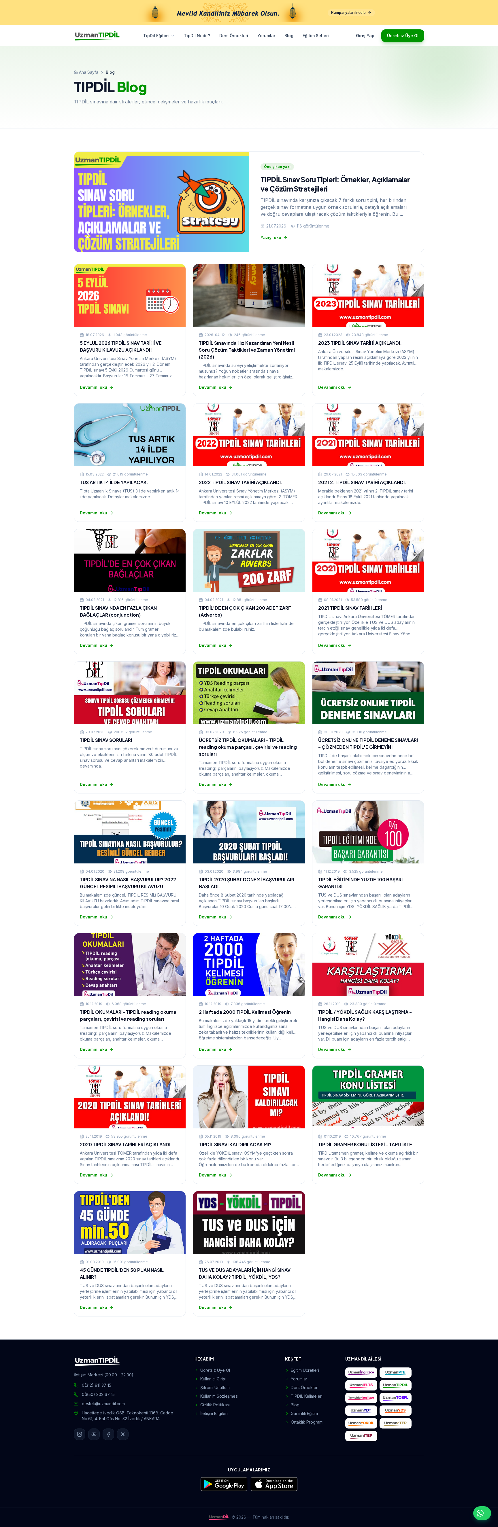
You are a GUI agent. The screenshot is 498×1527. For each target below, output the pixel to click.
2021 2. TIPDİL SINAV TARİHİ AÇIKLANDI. (362, 482)
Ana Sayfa (88, 72)
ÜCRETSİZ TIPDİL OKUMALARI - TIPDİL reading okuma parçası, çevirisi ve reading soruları (248, 747)
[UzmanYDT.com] (361, 1410)
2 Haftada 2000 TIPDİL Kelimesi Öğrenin (245, 1012)
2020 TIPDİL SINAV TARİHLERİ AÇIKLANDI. (126, 1144)
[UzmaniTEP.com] (361, 1436)
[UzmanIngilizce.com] (361, 1372)
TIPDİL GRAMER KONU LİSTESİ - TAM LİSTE (365, 1144)
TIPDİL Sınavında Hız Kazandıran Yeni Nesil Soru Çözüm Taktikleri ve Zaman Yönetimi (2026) (247, 350)
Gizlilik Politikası (215, 1404)
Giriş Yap (365, 35)
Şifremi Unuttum (215, 1387)
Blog (288, 35)
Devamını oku (93, 387)
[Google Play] (224, 1484)
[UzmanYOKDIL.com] (361, 1423)
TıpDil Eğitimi (156, 35)
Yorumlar (266, 35)
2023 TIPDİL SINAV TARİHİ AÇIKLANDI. (360, 343)
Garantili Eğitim (304, 1413)
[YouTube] (94, 1434)
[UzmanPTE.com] (396, 1372)
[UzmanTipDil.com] (396, 1385)
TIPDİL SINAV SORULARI (106, 740)
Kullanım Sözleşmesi (219, 1396)
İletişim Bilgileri (214, 1413)
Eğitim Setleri (316, 35)
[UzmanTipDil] (97, 36)
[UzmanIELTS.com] (361, 1385)
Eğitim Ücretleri (305, 1370)
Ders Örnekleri (233, 35)
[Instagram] (79, 1434)
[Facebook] (108, 1434)
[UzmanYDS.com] (396, 1410)
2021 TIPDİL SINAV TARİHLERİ (350, 608)
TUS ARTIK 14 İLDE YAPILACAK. (114, 482)
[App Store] (274, 1484)
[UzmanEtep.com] (396, 1423)
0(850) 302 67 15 (98, 1394)
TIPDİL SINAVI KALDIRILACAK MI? (235, 1144)
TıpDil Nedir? (197, 35)
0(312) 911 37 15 (96, 1385)
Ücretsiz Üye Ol (402, 35)
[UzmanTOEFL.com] (396, 1398)
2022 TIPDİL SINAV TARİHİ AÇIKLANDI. (240, 482)
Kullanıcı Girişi (213, 1378)
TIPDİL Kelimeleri (306, 1396)
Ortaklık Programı (307, 1422)
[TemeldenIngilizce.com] (361, 1398)
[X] (123, 1434)
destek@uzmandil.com (103, 1403)
